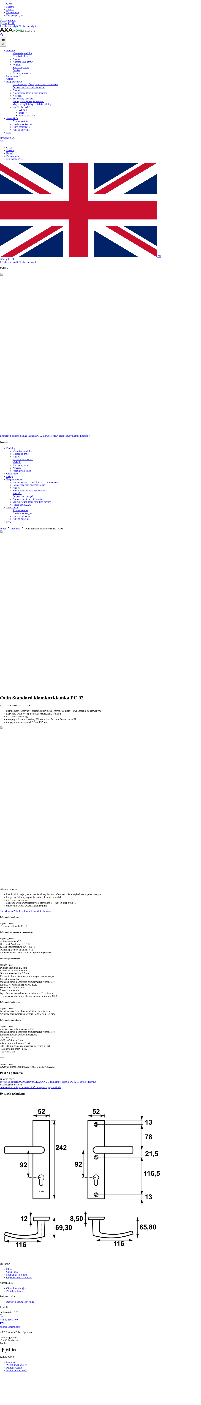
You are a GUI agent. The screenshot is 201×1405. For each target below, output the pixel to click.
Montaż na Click (27, 115)
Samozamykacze (21, 67)
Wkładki (17, 64)
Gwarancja (11, 1362)
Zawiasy (17, 70)
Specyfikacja (6, 911)
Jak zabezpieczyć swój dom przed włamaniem (35, 84)
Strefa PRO (12, 118)
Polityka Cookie (14, 1367)
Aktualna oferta (20, 121)
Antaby (16, 59)
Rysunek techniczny (41, 911)
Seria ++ (23, 112)
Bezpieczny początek (23, 98)
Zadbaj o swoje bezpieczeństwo (28, 101)
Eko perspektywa (15, 15)
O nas (9, 4)
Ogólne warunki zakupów (19, 1277)
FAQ (8, 132)
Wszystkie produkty (22, 53)
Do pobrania (12, 12)
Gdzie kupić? (12, 76)
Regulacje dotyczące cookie (20, 1301)
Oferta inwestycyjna (23, 124)
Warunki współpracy (16, 1365)
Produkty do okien (22, 73)
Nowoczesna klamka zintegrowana (30, 93)
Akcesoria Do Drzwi (23, 61)
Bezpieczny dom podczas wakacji (29, 87)
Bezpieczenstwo (14, 81)
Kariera (10, 6)
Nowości (17, 95)
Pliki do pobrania (21, 129)
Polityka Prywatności (16, 1370)
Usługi (9, 78)
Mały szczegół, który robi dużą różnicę (32, 104)
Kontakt (10, 9)
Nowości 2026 (7, 138)
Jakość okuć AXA (22, 107)
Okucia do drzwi (21, 56)
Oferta (9, 1269)
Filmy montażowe (21, 127)
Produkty (10, 50)
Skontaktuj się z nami (16, 1274)
